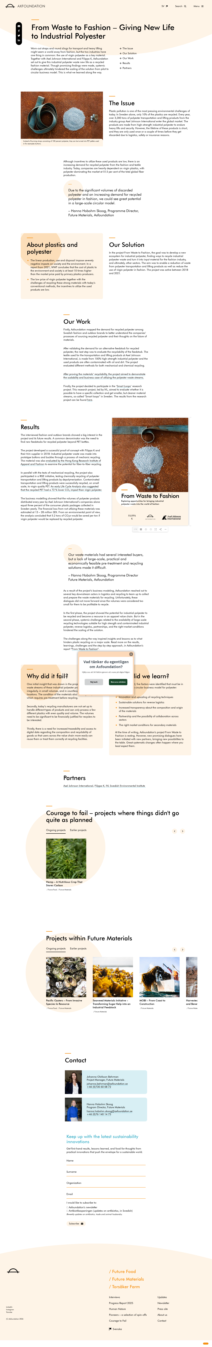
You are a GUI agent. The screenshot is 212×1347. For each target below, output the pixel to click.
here (89, 400)
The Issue (128, 48)
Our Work (128, 58)
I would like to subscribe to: (81, 1203)
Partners (127, 68)
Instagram (10, 1310)
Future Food (52, 890)
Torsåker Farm (126, 1287)
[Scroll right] (182, 831)
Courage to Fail (117, 1321)
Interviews (114, 1297)
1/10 (135, 529)
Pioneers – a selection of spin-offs (128, 1315)
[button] (205, 1344)
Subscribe (74, 1223)
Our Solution (130, 53)
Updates (162, 1297)
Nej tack (94, 682)
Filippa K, (100, 786)
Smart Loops (124, 386)
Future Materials (65, 890)
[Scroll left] (174, 831)
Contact (162, 1321)
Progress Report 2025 (121, 1303)
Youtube (9, 1312)
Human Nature (117, 1309)
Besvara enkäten (118, 682)
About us (162, 1315)
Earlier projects (78, 830)
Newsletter (163, 1303)
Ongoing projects (56, 830)
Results (126, 63)
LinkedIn (9, 1307)
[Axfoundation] (25, 6)
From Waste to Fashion (85, 649)
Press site (163, 1309)
